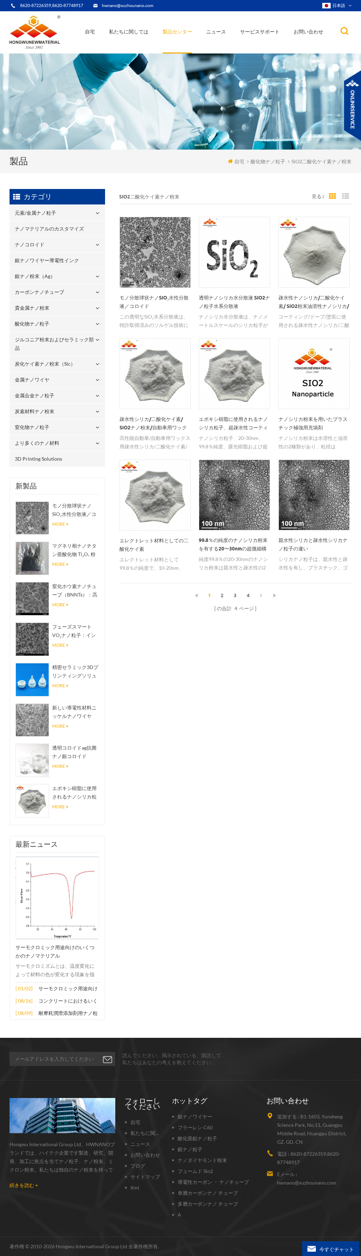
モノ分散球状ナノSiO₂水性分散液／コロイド (74, 510)
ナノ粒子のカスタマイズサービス (147, 47)
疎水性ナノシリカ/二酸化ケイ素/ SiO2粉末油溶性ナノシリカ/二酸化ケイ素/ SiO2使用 (314, 302)
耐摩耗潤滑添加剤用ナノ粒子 (68, 1013)
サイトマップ (145, 1177)
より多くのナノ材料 (37, 443)
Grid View (332, 196)
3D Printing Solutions (38, 459)
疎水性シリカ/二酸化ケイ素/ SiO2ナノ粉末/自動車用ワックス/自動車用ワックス (153, 424)
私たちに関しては (128, 31)
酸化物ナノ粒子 (32, 324)
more (58, 524)
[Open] (352, 105)
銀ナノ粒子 (190, 1149)
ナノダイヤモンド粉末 (202, 1160)
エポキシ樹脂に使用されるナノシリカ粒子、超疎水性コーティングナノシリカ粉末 (74, 793)
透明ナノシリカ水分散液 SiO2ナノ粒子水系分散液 (234, 302)
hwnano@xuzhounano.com (127, 5)
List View (345, 196)
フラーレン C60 (195, 1127)
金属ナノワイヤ (32, 380)
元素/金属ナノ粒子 (186, 52)
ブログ (137, 1166)
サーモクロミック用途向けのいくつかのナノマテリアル (55, 952)
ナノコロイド (29, 244)
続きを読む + (24, 1185)
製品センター (177, 31)
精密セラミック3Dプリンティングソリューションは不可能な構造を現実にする (75, 672)
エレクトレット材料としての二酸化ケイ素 (154, 545)
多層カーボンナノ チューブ (208, 1204)
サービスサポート (260, 31)
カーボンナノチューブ (199, 46)
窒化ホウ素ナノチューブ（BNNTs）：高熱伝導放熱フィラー (74, 591)
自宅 (90, 31)
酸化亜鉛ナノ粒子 (197, 1138)
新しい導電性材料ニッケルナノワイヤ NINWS (74, 712)
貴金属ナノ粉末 (32, 308)
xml (134, 1188)
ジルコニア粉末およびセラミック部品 (196, 44)
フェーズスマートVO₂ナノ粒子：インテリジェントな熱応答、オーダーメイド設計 (74, 631)
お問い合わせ (308, 31)
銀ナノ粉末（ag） (35, 276)
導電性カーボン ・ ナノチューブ (213, 1182)
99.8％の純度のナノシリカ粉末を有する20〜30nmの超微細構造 (233, 545)
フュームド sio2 (195, 1171)
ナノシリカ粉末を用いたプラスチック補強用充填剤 (313, 423)
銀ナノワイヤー (195, 1116)
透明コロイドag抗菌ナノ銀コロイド (74, 752)
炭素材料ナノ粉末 (34, 411)
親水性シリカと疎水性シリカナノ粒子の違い (313, 544)
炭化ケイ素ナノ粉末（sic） (45, 364)
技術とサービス (130, 52)
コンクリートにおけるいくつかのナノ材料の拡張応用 (68, 1001)
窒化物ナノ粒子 (32, 427)
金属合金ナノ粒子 (34, 395)
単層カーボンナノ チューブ (208, 1193)
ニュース (216, 31)
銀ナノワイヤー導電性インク (47, 260)
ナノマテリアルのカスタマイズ (199, 51)
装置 (119, 51)
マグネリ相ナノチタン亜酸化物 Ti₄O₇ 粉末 (74, 550)
